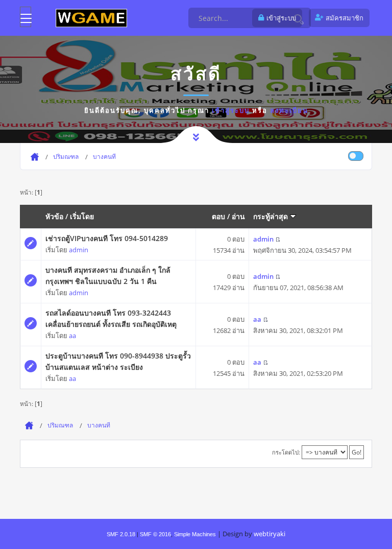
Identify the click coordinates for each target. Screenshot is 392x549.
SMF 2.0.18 (121, 534)
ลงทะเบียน (289, 110)
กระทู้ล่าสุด (271, 216)
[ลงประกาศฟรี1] (91, 17)
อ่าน (238, 216)
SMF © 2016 (155, 534)
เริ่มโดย (82, 216)
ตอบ (218, 216)
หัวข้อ (54, 216)
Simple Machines (195, 534)
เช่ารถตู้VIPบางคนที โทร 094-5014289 (106, 238)
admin (78, 249)
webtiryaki (269, 533)
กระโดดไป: (286, 452)
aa (72, 335)
